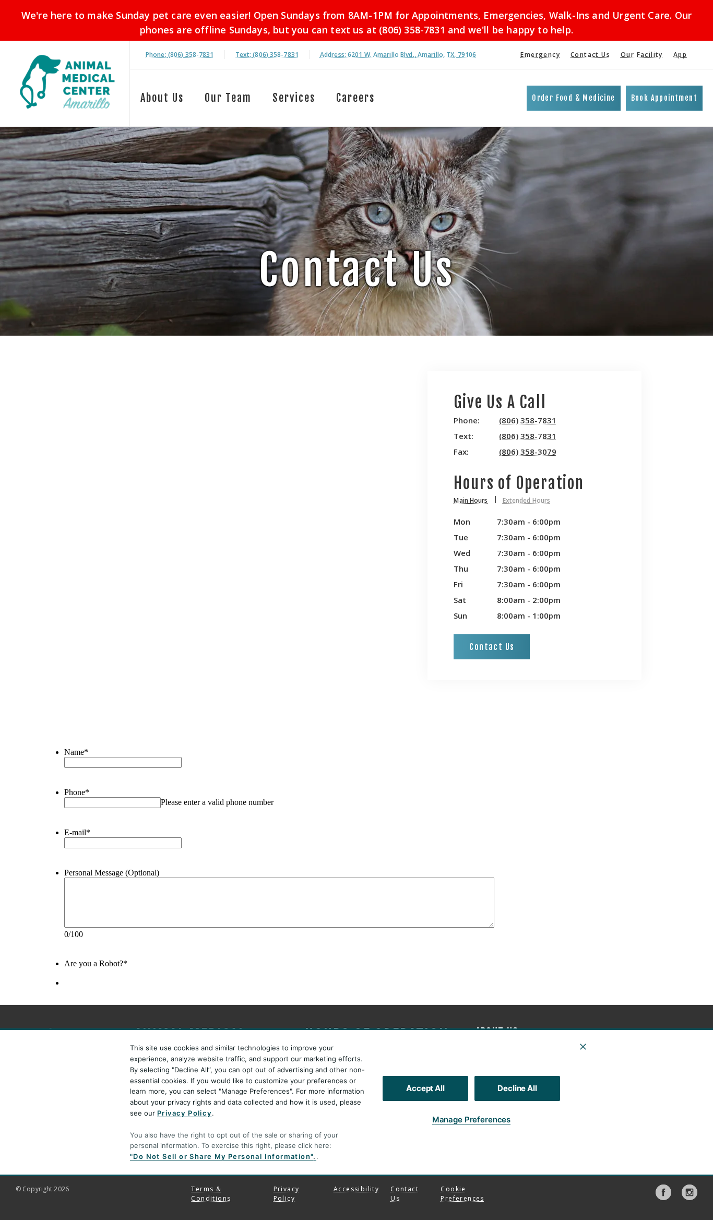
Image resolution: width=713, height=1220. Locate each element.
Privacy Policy (184, 1113)
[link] (67, 81)
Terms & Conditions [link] (211, 1194)
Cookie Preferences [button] (462, 1194)
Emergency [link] (540, 54)
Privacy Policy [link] (287, 1194)
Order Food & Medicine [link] (573, 97)
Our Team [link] (228, 97)
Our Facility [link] (642, 54)
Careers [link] (355, 97)
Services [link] (293, 97)
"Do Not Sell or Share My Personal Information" (221, 1156)
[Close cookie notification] (583, 1046)
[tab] (475, 502)
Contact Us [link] (590, 54)
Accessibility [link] (356, 1189)
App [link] (680, 54)
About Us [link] (162, 97)
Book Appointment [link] (664, 97)
